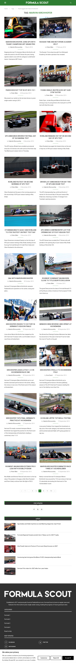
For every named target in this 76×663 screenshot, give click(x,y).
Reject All (56, 658)
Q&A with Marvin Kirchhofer (20, 278)
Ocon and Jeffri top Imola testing (55, 418)
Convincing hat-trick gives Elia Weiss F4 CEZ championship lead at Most (39, 557)
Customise (44, 658)
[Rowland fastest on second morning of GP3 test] (20, 167)
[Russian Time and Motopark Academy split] (55, 27)
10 (51, 491)
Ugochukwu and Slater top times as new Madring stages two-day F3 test (39, 524)
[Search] (71, 2)
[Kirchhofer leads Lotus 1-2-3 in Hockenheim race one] (20, 355)
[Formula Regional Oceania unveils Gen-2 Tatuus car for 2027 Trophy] (9, 538)
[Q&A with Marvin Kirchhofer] (20, 264)
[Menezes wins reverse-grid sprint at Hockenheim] (55, 309)
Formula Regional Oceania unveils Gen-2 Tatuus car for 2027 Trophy (38, 535)
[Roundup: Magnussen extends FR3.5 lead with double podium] (20, 452)
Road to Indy (8, 631)
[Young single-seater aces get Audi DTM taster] (55, 75)
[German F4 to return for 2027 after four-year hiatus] (9, 571)
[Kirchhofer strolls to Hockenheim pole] (55, 355)
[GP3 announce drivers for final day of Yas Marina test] (20, 121)
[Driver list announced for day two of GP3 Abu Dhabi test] (55, 167)
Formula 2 (7, 619)
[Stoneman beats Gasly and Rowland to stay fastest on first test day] (20, 215)
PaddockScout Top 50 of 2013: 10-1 (20, 90)
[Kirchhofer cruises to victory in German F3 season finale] (20, 309)
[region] (38, 656)
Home (6, 8)
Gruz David (49, 375)
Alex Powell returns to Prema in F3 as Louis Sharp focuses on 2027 (37, 546)
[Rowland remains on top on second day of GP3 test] (55, 121)
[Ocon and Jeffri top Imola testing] (55, 403)
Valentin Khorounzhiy (16, 47)
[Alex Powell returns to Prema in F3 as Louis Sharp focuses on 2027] (9, 549)
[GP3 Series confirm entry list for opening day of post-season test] (55, 215)
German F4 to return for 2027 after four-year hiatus (32, 568)
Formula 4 (7, 627)
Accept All (68, 658)
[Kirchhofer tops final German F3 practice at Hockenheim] (20, 403)
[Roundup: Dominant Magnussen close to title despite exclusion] (55, 264)
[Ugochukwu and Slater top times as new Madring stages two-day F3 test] (9, 526)
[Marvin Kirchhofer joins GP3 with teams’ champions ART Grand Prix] (20, 27)
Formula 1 (7, 615)
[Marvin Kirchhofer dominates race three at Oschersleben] (55, 452)
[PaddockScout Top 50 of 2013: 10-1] (20, 75)
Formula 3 (7, 623)
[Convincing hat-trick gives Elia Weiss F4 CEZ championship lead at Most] (9, 560)
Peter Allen (50, 47)
